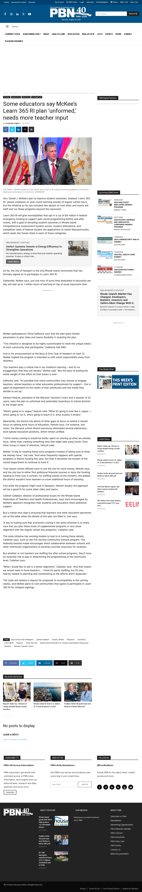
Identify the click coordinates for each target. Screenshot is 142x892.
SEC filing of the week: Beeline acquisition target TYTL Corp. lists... (109, 503)
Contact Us (116, 849)
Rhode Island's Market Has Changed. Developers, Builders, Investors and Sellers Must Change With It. (117, 298)
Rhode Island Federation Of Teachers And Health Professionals (64, 643)
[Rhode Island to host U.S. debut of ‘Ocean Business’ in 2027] (47, 692)
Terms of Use (94, 888)
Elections (7, 700)
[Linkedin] (17, 14)
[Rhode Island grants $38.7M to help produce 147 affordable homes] (61, 821)
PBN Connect (117, 833)
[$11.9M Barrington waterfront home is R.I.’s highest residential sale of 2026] (61, 856)
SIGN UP (85, 784)
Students (7, 646)
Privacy (83, 888)
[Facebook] (5, 14)
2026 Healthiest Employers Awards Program (123, 204)
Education (70, 639)
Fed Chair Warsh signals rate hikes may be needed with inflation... (108, 489)
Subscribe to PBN (118, 816)
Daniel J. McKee (58, 639)
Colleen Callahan (42, 639)
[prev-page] (5, 715)
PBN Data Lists (117, 841)
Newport (20, 643)
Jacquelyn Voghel (13, 123)
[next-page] (9, 715)
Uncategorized (36, 97)
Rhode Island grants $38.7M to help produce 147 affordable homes (45, 822)
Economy (14, 93)
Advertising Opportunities (122, 824)
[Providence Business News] (71, 12)
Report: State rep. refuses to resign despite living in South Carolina (15, 706)
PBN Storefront (118, 837)
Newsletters (116, 820)
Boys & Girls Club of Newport (22, 639)
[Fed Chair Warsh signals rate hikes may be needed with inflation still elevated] (132, 490)
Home (5, 93)
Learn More (13, 261)
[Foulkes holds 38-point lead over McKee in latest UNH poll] (78, 692)
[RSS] (118, 787)
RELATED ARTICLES (13, 677)
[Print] (31, 129)
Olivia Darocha (31, 643)
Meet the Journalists (120, 853)
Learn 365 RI (8, 643)
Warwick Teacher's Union (24, 646)
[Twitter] (23, 14)
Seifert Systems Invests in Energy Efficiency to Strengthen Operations (34, 248)
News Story (26, 97)
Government (25, 93)
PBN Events (116, 845)
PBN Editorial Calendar (121, 828)
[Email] (25, 129)
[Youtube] (29, 14)
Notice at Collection (130, 888)
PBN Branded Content (18, 242)
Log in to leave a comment (15, 739)
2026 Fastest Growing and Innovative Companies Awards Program (124, 223)
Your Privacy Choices (111, 888)
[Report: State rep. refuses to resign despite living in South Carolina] (17, 692)
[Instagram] (11, 14)
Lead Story (82, 639)
